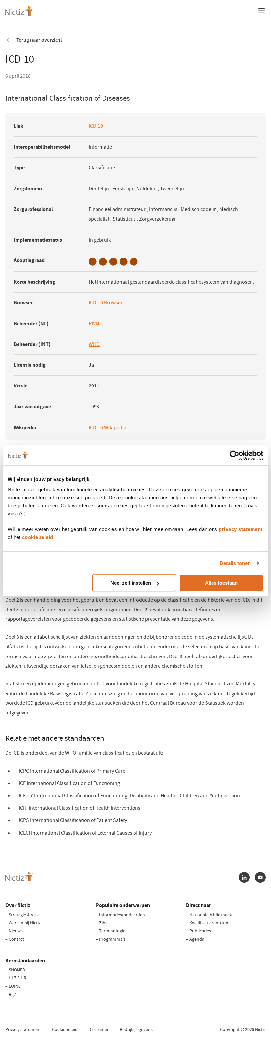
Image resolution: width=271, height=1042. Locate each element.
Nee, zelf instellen (130, 583)
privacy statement (241, 529)
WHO (94, 345)
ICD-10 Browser (106, 303)
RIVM (94, 324)
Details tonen (235, 563)
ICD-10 (96, 126)
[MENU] (261, 11)
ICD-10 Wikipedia (107, 428)
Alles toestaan (221, 583)
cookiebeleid (37, 537)
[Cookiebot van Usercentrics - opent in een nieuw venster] (234, 455)
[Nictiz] (19, 11)
